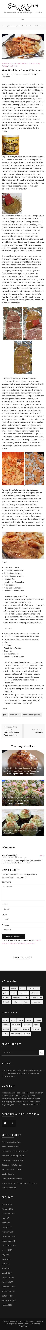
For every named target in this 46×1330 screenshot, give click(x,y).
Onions (29, 1020)
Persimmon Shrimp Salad (13, 1156)
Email (4, 914)
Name (5, 904)
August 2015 (7, 1305)
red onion (36, 1029)
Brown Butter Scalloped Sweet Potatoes (19, 1183)
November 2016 (8, 1241)
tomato (38, 1020)
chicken (15, 1029)
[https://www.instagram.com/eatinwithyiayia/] (12, 1123)
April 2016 (6, 1268)
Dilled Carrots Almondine (13, 1178)
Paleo (4, 66)
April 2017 (6, 1222)
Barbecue (6, 63)
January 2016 (7, 1282)
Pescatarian (23, 771)
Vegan (17, 800)
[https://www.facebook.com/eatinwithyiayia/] (5, 1123)
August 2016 (7, 1250)
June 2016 (6, 1259)
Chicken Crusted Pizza (11, 1142)
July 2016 (5, 1254)
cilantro (6, 1029)
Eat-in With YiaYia (23, 7)
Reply (42, 855)
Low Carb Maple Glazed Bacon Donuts (19, 773)
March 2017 (7, 1227)
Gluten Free (34, 63)
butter (21, 1020)
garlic (5, 1034)
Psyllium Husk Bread (10, 1146)
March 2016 (7, 1273)
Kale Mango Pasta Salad (13, 803)
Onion (5, 1020)
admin (6, 74)
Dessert (26, 768)
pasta (36, 1025)
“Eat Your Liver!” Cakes (11, 1169)
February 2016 (8, 1277)
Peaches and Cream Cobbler (14, 1151)
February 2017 (8, 1232)
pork (4, 715)
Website (5, 925)
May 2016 (6, 1264)
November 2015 (8, 1291)
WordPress (23, 1326)
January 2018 (7, 1209)
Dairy (19, 768)
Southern (13, 66)
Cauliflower (16, 1025)
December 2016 (9, 1236)
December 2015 (9, 1286)
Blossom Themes (23, 1324)
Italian (22, 988)
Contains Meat (19, 63)
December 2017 (9, 1213)
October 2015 (8, 1296)
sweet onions (14, 715)
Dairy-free (18, 797)
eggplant (27, 1025)
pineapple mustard (10, 189)
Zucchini (27, 1034)
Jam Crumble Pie (9, 1188)
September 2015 (9, 1300)
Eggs (13, 1020)
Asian (5, 988)
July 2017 (5, 1218)
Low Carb (7, 771)
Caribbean (8, 797)
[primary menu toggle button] (23, 19)
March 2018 (7, 1204)
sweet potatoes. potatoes (31, 715)
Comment (6, 882)
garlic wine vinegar (22, 236)
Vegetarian (34, 771)
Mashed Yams (9, 833)
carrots (5, 1025)
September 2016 (9, 1245)
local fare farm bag (22, 119)
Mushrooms (15, 1034)
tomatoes (25, 1029)
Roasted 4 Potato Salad (12, 1165)
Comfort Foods (10, 768)
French (26, 1002)
